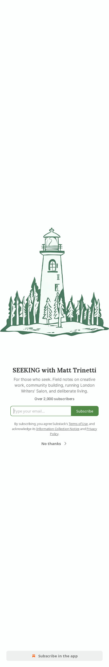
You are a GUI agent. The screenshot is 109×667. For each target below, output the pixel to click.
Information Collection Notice (57, 428)
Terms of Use (78, 423)
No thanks (51, 443)
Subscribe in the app (58, 655)
